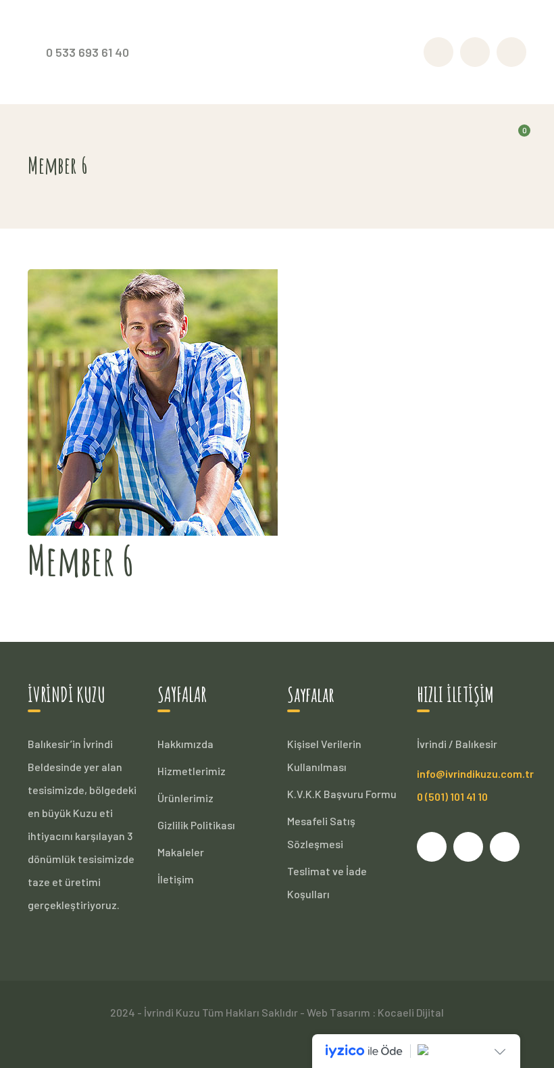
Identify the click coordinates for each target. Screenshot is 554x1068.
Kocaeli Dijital (411, 1012)
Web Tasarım (338, 1012)
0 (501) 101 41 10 (452, 796)
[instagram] (505, 847)
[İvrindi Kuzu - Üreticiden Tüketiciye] (277, 50)
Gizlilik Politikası (196, 824)
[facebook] (432, 847)
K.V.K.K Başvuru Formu (342, 793)
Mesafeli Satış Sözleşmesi (321, 832)
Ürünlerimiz (185, 797)
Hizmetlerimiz (191, 770)
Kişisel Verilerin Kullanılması (324, 755)
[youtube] (468, 847)
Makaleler (180, 851)
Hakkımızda (185, 743)
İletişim (175, 879)
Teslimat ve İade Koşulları (327, 882)
